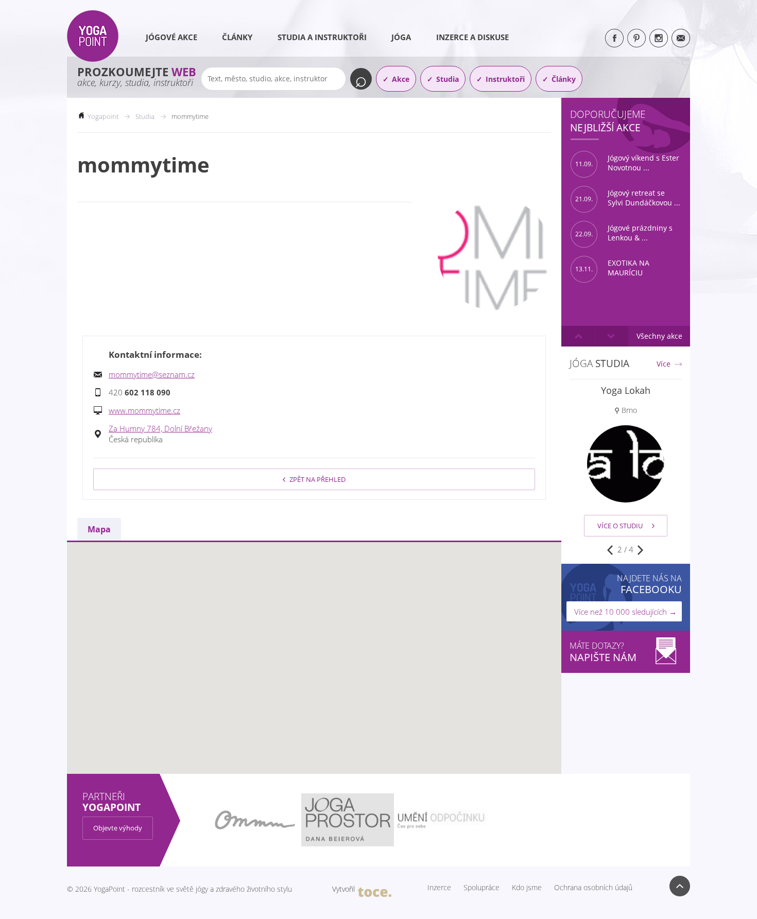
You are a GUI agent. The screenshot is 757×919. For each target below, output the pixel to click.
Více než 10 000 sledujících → (625, 611)
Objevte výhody (117, 828)
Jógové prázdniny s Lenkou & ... (624, 232)
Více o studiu (620, 525)
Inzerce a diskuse (472, 37)
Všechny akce (659, 336)
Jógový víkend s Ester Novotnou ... (627, 162)
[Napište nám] (681, 38)
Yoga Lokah (625, 390)
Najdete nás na (649, 584)
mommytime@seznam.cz (152, 374)
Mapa (99, 529)
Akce (400, 79)
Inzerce (439, 887)
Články (237, 37)
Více (663, 364)
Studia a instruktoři (322, 37)
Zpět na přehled (317, 479)
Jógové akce (171, 37)
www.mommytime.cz (144, 410)
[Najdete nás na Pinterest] (636, 38)
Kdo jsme (527, 887)
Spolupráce (481, 887)
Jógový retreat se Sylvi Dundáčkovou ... (627, 197)
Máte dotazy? (603, 652)
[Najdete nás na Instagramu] (658, 38)
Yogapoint (103, 116)
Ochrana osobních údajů (593, 887)
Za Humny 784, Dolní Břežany (160, 428)
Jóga (401, 37)
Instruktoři (505, 79)
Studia (447, 79)
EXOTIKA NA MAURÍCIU (612, 268)
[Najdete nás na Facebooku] (614, 38)
